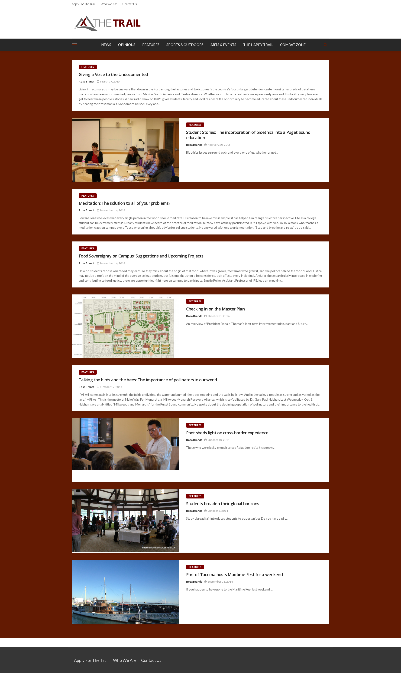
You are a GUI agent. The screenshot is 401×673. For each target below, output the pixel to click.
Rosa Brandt (86, 81)
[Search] (325, 45)
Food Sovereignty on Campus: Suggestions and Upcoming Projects (141, 256)
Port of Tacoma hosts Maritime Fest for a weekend (234, 574)
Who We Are (109, 4)
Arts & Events (223, 45)
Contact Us (129, 4)
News (106, 45)
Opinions (126, 45)
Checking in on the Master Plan (215, 309)
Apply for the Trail (83, 4)
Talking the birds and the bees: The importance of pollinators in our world (148, 380)
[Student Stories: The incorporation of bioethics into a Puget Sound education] (125, 150)
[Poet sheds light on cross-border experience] (125, 450)
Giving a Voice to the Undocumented (113, 74)
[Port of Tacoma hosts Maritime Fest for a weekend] (125, 592)
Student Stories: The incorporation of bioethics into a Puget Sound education (248, 135)
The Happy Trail (258, 45)
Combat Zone (293, 45)
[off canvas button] (74, 45)
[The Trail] (107, 23)
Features (150, 45)
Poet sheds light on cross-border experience (227, 432)
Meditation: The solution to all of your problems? (125, 203)
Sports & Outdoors (185, 45)
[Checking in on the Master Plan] (125, 326)
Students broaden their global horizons (222, 503)
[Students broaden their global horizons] (125, 521)
